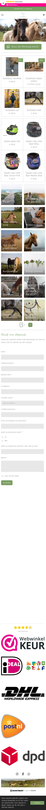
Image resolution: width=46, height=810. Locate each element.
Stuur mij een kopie (11, 476)
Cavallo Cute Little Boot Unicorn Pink (12, 174)
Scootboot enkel (34, 110)
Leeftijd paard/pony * (8, 409)
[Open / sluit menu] (2, 15)
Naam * (3, 352)
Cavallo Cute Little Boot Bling (34, 142)
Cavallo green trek (12, 141)
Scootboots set (12, 110)
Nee (5, 440)
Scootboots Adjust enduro (34, 80)
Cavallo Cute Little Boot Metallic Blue (34, 174)
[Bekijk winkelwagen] (43, 15)
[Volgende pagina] (30, 325)
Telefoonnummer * (8, 363)
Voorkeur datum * (7, 398)
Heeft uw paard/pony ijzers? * (12, 432)
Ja (5, 437)
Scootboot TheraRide (12, 78)
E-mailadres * (6, 386)
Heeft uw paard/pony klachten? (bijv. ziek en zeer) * (20, 446)
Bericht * (4, 458)
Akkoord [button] (37, 803)
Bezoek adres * (6, 375)
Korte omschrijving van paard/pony (13, 421)
